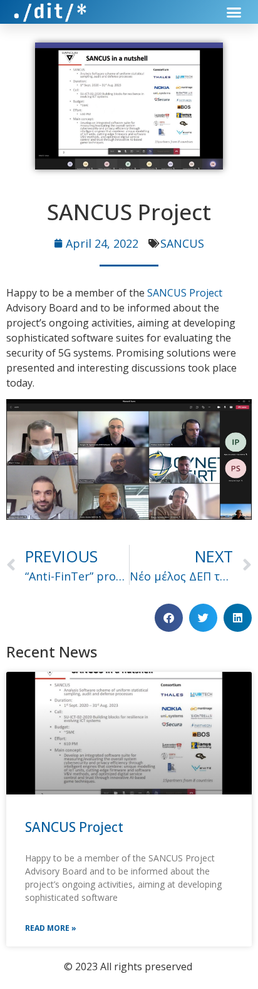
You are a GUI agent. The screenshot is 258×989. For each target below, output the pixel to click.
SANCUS (182, 243)
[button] (234, 12)
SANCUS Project (184, 293)
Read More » (50, 928)
